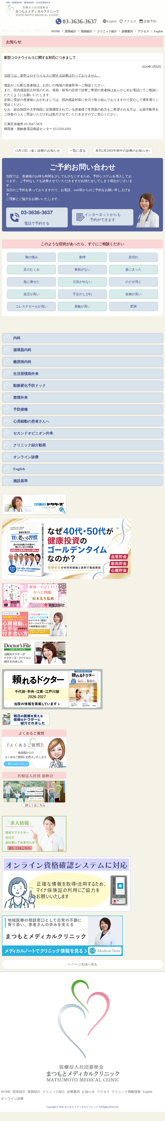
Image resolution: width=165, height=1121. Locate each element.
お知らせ (88, 1091)
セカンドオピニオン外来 (33, 433)
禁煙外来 (20, 397)
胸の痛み (31, 257)
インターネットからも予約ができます (103, 217)
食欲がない (82, 269)
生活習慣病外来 (26, 374)
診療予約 (149, 21)
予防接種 (20, 409)
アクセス (130, 21)
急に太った (133, 269)
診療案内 (127, 31)
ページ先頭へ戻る (84, 964)
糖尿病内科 (22, 362)
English (112, 21)
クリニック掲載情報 (126, 1091)
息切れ (133, 257)
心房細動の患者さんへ (31, 421)
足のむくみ (32, 269)
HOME (55, 31)
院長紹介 (70, 31)
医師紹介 (86, 31)
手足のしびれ (82, 294)
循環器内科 (22, 350)
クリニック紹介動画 (29, 445)
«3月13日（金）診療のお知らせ (37, 150)
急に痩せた (32, 281)
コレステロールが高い (31, 306)
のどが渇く (133, 281)
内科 (17, 338)
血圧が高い (32, 294)
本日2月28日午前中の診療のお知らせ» (122, 150)
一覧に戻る (78, 150)
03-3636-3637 (80, 21)
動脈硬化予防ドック (29, 386)
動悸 (82, 257)
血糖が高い (133, 294)
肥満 (133, 306)
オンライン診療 (26, 457)
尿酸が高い (82, 306)
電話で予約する (37, 217)
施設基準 (20, 481)
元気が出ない (82, 281)
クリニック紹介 (107, 31)
